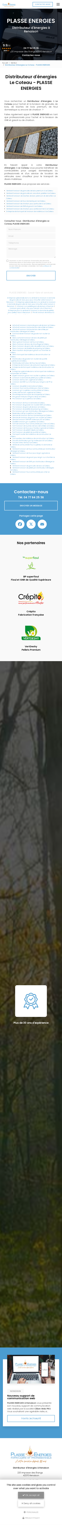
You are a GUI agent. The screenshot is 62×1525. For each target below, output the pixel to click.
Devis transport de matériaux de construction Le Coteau (30, 355)
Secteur (14, 63)
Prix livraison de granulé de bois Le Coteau (28, 407)
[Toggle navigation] (58, 4)
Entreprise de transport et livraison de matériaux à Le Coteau (30, 211)
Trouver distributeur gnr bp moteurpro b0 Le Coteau (32, 440)
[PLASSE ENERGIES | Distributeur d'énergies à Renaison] (9, 4)
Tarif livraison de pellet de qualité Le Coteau (29, 432)
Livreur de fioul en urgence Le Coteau (26, 392)
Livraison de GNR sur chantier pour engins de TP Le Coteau (31, 383)
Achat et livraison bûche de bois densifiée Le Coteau (32, 327)
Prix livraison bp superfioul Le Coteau (26, 398)
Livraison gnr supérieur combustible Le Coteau (30, 390)
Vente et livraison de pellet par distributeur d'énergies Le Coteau (32, 469)
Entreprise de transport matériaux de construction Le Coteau (32, 368)
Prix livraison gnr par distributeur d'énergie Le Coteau (33, 411)
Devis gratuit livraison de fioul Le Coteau (28, 342)
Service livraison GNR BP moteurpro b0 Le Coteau (31, 419)
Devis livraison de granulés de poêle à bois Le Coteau (33, 346)
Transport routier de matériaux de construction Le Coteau (30, 435)
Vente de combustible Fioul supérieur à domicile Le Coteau (31, 446)
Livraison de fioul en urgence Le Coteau (27, 380)
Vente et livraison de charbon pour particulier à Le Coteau (28, 203)
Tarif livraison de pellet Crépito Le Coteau (28, 430)
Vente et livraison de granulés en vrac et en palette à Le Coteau (31, 193)
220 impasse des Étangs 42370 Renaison (31, 51)
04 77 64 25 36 (31, 48)
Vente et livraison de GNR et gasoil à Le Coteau (24, 206)
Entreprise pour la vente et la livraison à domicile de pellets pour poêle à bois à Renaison (31, 311)
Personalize (32, 1512)
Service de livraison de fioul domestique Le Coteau (31, 415)
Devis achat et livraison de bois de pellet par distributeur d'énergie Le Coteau (28, 339)
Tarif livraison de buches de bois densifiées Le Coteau (33, 426)
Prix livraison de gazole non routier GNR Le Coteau (31, 405)
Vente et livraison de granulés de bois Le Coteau (31, 466)
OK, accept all (32, 1495)
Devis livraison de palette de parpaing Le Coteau (31, 348)
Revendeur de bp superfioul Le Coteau (27, 413)
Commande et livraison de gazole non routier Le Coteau (30, 334)
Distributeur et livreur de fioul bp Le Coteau (29, 363)
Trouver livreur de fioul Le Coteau (25, 442)
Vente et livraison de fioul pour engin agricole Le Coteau (30, 454)
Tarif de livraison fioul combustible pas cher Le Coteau (33, 423)
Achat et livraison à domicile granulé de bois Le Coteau (33, 325)
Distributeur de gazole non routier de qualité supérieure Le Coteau (28, 360)
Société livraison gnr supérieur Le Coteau (28, 421)
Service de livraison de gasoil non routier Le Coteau (32, 417)
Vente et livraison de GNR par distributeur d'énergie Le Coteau (32, 462)
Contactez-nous (42, 4)
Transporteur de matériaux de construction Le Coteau (33, 438)
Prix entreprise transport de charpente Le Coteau (31, 394)
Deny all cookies (31, 1503)
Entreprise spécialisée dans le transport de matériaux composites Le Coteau (32, 372)
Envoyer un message (31, 505)
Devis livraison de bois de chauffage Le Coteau (30, 344)
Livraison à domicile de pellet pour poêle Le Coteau (31, 378)
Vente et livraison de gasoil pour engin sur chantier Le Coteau (32, 458)
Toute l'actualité (32, 1418)
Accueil (5, 63)
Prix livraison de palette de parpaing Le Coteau (30, 409)
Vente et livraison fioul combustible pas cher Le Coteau (29, 473)
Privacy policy (32, 1518)
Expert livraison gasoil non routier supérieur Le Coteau (33, 375)
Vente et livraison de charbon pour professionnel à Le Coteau (30, 209)
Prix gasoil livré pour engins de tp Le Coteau (29, 396)
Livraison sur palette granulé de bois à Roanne (35, 306)
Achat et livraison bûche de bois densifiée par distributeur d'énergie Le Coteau (29, 330)
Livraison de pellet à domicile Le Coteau (27, 386)
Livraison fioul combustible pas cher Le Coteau (30, 388)
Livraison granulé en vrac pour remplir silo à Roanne (30, 308)
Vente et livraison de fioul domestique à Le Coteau (25, 201)
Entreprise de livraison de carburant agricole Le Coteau (33, 365)
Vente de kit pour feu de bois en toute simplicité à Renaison (29, 1397)
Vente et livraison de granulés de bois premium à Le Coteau (29, 190)
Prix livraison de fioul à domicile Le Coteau (28, 403)
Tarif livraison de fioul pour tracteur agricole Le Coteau (33, 428)
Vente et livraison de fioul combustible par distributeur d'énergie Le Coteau (32, 450)
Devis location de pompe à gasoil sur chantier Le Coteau (30, 351)
